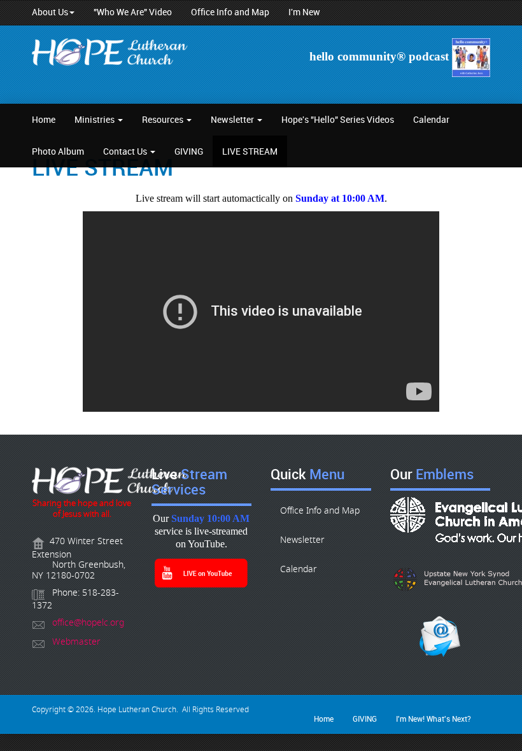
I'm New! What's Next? (433, 718)
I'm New (304, 12)
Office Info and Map (230, 12)
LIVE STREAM (250, 151)
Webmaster (76, 642)
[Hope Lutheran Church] (111, 54)
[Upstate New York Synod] (440, 579)
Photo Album (58, 151)
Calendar (431, 119)
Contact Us (126, 151)
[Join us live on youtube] (202, 573)
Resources (163, 119)
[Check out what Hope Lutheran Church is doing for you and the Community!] (469, 57)
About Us (50, 12)
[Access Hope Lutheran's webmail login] (440, 636)
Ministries (95, 119)
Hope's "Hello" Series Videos (337, 119)
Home (43, 119)
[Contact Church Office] (82, 482)
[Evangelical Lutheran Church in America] (440, 519)
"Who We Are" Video (133, 12)
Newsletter (233, 119)
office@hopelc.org (88, 622)
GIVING (188, 151)
